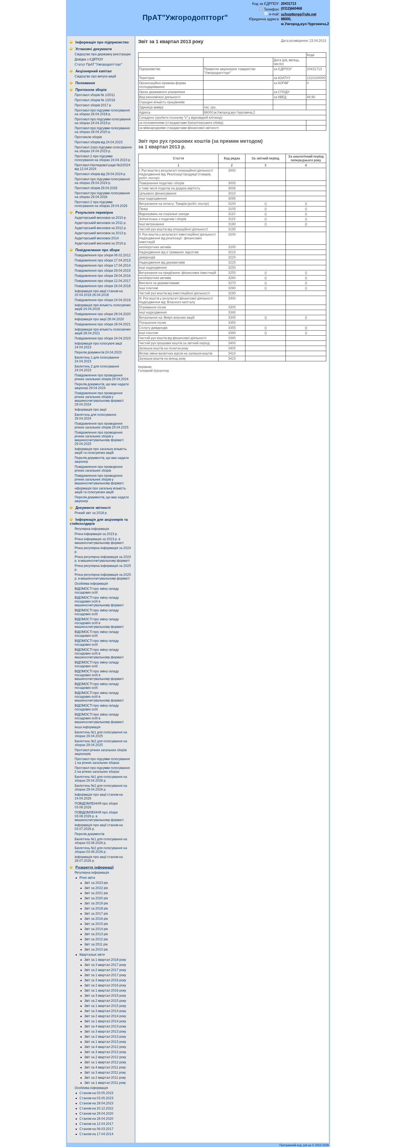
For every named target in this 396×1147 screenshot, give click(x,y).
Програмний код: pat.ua (295, 1145)
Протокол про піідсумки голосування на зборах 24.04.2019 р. (103, 121)
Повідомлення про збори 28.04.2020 (103, 314)
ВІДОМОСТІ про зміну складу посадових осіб (97, 590)
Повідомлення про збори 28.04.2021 (103, 324)
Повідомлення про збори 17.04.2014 (103, 265)
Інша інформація (87, 727)
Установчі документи (93, 49)
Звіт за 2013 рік (96, 934)
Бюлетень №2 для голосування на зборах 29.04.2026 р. (101, 787)
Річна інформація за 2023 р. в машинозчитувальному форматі (99, 541)
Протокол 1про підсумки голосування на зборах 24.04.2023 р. (103, 149)
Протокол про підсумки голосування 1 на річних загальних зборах (102, 761)
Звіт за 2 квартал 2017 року (105, 970)
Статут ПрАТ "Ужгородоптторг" (98, 64)
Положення (85, 83)
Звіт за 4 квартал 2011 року (105, 1067)
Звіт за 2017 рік (96, 913)
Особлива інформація (91, 584)
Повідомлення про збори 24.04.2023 (103, 338)
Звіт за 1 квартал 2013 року (105, 1042)
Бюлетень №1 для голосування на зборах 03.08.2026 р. (101, 841)
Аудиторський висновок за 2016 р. (101, 243)
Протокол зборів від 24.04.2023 (99, 142)
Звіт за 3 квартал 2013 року (105, 1031)
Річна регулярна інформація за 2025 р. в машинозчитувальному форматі (103, 576)
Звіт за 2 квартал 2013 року (105, 1037)
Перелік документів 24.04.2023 (98, 352)
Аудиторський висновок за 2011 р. (100, 223)
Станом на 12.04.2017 (96, 1124)
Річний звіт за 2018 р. (91, 513)
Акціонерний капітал (93, 71)
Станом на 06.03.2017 (96, 1129)
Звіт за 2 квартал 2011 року (105, 1078)
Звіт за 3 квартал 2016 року (105, 980)
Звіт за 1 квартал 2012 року (105, 1062)
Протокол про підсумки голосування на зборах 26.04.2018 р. (102, 112)
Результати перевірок (94, 212)
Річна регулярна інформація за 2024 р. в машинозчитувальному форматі (103, 559)
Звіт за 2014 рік (96, 929)
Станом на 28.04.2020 (96, 1119)
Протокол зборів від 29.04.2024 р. (100, 174)
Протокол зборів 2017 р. (93, 105)
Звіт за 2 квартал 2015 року (105, 1001)
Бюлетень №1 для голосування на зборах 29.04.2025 (101, 734)
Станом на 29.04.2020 (96, 1113)
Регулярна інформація (92, 529)
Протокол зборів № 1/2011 (95, 95)
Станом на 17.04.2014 (96, 1134)
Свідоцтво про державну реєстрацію (103, 54)
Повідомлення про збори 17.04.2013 (103, 260)
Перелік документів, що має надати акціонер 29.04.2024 (102, 386)
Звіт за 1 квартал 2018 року (105, 960)
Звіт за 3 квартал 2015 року (105, 996)
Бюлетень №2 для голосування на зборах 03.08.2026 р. (101, 850)
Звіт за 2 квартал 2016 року (105, 985)
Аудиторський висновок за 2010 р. (101, 218)
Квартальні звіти (92, 955)
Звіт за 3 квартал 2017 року (105, 965)
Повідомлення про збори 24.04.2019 (103, 300)
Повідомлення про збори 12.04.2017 (103, 281)
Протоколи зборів (91, 90)
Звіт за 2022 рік (96, 888)
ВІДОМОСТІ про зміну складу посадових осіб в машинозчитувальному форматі (99, 601)
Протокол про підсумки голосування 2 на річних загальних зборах (102, 770)
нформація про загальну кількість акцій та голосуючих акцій (100, 490)
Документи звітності (93, 508)
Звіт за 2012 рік (96, 939)
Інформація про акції (90, 409)
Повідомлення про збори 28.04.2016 (103, 276)
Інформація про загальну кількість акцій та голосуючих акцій (101, 451)
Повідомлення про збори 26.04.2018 (103, 286)
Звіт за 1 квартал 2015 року (105, 1006)
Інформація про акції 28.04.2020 (99, 319)
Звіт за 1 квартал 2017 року (105, 975)
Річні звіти (87, 878)
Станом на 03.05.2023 (96, 1093)
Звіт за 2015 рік (96, 924)
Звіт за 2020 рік (96, 898)
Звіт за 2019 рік (96, 903)
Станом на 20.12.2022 (96, 1108)
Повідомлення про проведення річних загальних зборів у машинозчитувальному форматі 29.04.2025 (99, 438)
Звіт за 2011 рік (95, 944)
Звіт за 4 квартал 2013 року (105, 1026)
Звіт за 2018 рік (96, 908)
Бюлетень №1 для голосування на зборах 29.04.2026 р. (101, 778)
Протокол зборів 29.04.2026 (96, 188)
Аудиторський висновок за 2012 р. (101, 228)
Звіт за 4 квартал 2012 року (105, 1047)
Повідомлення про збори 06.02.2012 (103, 255)
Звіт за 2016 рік (96, 919)
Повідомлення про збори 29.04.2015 (103, 271)
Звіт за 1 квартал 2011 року (105, 1083)
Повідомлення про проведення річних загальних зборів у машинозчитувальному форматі (99, 479)
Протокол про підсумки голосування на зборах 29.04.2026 (102, 195)
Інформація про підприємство (102, 42)
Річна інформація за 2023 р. (96, 534)
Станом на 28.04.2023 (96, 1103)
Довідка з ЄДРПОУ (89, 59)
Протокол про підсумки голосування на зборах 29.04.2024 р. (102, 181)
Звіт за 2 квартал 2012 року (105, 1057)
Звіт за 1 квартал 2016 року (105, 990)
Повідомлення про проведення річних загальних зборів (99, 468)
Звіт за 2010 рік (96, 949)
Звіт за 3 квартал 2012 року (105, 1052)
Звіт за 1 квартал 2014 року (105, 1021)
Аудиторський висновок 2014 (97, 238)
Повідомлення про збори (97, 250)
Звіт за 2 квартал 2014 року (105, 1016)
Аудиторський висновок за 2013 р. (101, 233)
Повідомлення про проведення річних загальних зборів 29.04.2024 (101, 377)
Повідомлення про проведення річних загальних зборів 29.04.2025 (101, 425)
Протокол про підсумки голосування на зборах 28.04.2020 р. (102, 130)
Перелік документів (89, 834)
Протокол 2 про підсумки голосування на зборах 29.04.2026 (101, 204)
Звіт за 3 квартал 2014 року (105, 1011)
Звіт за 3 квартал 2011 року (105, 1072)
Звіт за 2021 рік (96, 893)
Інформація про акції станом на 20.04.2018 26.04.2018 (99, 293)
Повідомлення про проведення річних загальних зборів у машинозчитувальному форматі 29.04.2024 (99, 398)
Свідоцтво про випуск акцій (95, 76)
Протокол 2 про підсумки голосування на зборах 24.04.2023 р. (103, 158)
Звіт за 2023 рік (96, 883)
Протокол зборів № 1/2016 (95, 100)
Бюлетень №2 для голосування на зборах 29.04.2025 (101, 743)
